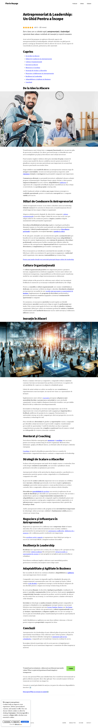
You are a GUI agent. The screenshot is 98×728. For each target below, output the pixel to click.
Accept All (25, 722)
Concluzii (29, 82)
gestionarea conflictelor (56, 531)
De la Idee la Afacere (32, 56)
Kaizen (60, 607)
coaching (59, 440)
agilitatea (63, 182)
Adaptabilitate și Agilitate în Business (38, 79)
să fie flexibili (32, 583)
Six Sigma (69, 607)
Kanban (54, 607)
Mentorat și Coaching (33, 67)
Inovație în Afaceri (32, 64)
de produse (41, 491)
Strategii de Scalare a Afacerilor (36, 70)
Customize (7, 722)
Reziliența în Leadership (34, 76)
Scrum (49, 607)
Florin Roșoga (11, 3)
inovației (46, 398)
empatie (40, 537)
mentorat (51, 440)
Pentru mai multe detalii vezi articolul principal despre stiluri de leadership (48, 259)
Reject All (16, 722)
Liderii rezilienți (36, 552)
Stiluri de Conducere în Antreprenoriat (39, 59)
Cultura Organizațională (34, 62)
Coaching (26, 451)
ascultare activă (31, 537)
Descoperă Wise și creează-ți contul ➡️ (35, 692)
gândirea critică (59, 231)
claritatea (26, 174)
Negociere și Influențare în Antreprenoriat (40, 73)
